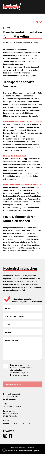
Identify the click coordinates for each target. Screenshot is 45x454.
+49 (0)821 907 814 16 (12, 406)
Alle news (37, 22)
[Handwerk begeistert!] (12, 6)
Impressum (30, 447)
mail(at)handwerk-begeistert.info (16, 423)
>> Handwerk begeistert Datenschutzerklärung (19, 374)
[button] (4, 450)
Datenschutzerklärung (18, 447)
